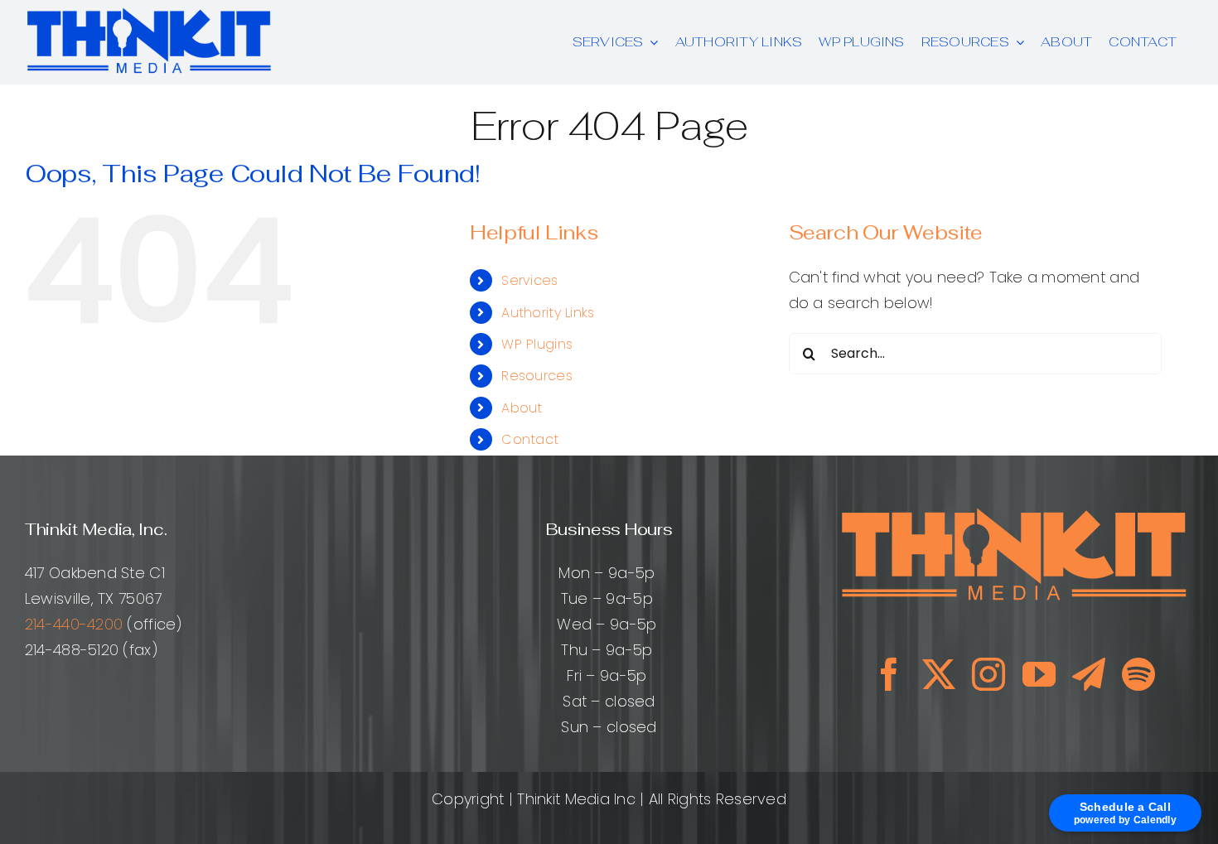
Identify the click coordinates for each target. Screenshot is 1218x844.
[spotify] (1138, 674)
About (521, 407)
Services (529, 280)
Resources (536, 375)
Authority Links (547, 312)
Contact (529, 439)
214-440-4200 (74, 624)
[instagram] (988, 674)
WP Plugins (537, 344)
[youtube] (1039, 674)
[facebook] (889, 674)
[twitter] (938, 674)
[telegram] (1088, 674)
